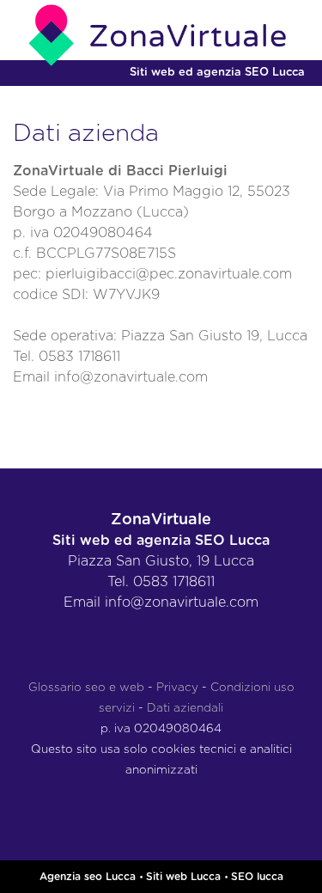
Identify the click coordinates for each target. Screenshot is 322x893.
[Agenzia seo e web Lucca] (161, 35)
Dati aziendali (185, 708)
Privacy (177, 688)
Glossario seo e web (86, 688)
